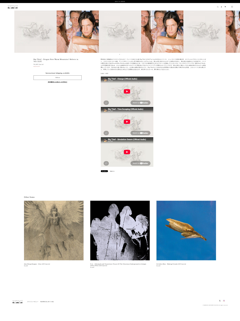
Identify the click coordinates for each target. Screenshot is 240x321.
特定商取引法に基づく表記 (47, 301)
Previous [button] (3, 32)
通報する (112, 171)
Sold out (58, 77)
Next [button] (237, 32)
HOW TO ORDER (120, 1)
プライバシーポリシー (32, 301)
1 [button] (119, 54)
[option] (78, 32)
